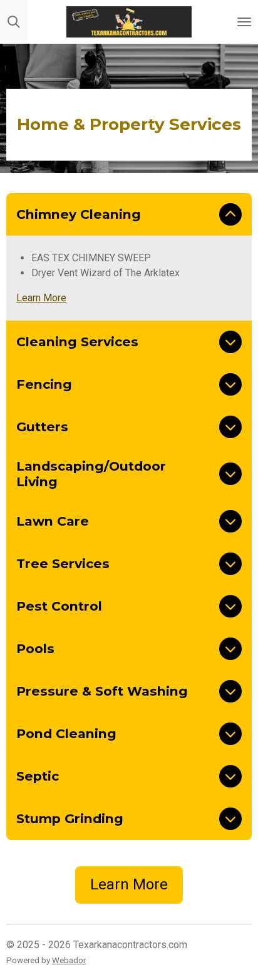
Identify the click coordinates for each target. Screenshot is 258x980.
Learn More (41, 298)
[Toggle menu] (244, 22)
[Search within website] (14, 22)
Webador (69, 960)
